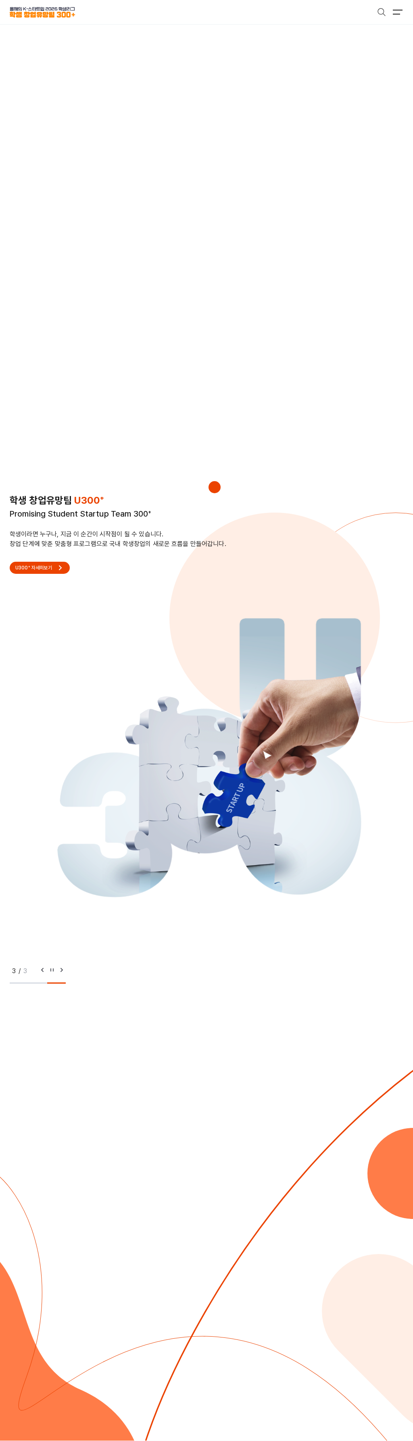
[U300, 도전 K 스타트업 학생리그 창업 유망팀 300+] (42, 12)
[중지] (52, 971)
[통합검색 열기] (381, 12)
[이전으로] (42, 971)
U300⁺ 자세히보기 (33, 568)
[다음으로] (61, 971)
